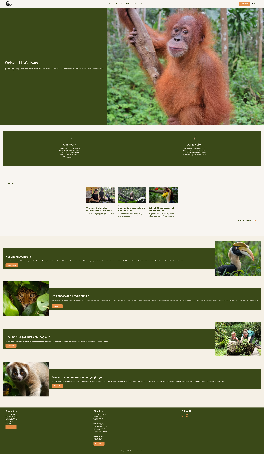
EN (253, 4)
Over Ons (108, 3)
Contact (143, 3)
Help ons (136, 3)
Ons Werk (116, 3)
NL (256, 4)
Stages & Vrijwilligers (126, 3)
